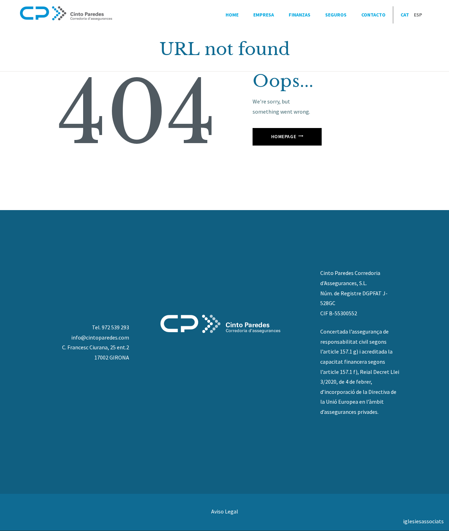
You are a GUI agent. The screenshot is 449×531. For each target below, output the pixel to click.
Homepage (283, 136)
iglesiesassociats (423, 521)
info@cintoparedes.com (100, 337)
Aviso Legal (224, 511)
